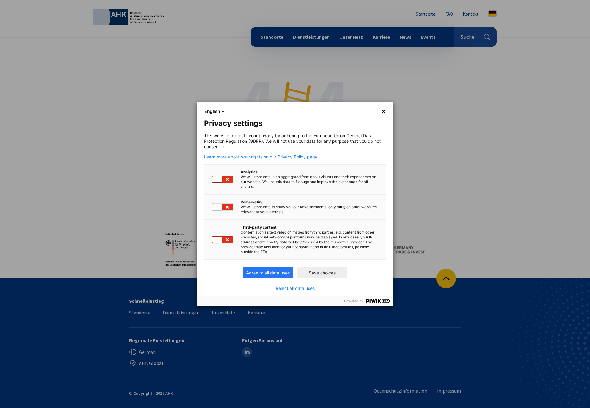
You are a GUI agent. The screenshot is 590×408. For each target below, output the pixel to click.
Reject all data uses (295, 288)
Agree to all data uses (268, 272)
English (212, 111)
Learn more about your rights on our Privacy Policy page (260, 156)
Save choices (322, 272)
